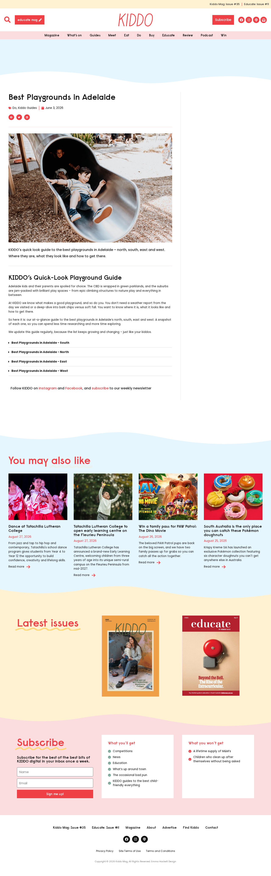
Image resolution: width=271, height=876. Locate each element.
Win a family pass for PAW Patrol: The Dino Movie (168, 528)
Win (224, 35)
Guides (95, 35)
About (151, 827)
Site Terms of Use (130, 851)
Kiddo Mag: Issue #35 (225, 4)
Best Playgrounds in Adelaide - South (40, 343)
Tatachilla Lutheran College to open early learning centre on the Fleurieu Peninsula (101, 530)
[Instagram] (249, 20)
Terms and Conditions (160, 851)
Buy (152, 35)
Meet (112, 35)
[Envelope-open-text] (263, 20)
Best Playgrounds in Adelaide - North (40, 352)
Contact (211, 827)
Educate (168, 35)
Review (188, 35)
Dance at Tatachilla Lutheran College (34, 528)
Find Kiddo (191, 827)
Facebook (73, 388)
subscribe (100, 388)
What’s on (74, 35)
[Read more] (28, 567)
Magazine (51, 35)
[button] (11, 117)
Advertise (169, 827)
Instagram (48, 388)
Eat (126, 35)
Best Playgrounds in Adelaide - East (39, 362)
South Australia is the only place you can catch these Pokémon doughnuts (233, 530)
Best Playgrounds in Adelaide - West (39, 371)
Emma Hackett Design (163, 861)
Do (139, 35)
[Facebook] (241, 20)
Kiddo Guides (27, 108)
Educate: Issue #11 (256, 4)
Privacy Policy (104, 851)
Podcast (207, 35)
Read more (16, 567)
